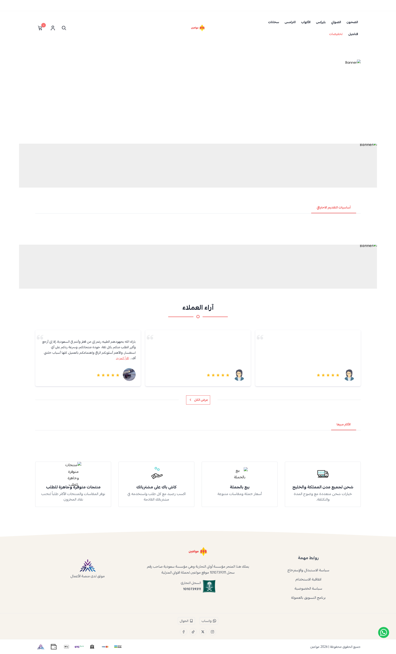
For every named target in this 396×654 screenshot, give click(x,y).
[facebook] (183, 631)
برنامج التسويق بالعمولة (308, 597)
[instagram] (212, 631)
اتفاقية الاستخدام (308, 579)
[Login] (52, 28)
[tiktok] (193, 631)
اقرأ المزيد (122, 358)
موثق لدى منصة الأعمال (88, 576)
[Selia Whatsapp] (383, 632)
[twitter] (202, 631)
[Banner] (198, 100)
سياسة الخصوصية (308, 588)
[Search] (63, 28)
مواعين (314, 647)
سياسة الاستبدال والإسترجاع (308, 570)
